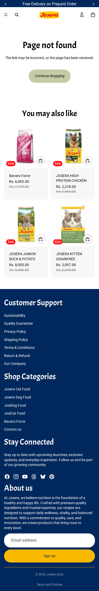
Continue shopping (49, 76)
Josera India (54, 574)
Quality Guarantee (18, 323)
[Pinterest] (52, 477)
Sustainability (14, 315)
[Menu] (6, 15)
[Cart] (92, 14)
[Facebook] (7, 477)
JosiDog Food (15, 405)
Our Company (15, 364)
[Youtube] (25, 477)
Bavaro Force (14, 421)
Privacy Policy (15, 331)
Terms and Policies (49, 584)
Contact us (12, 430)
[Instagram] (16, 477)
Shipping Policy (16, 340)
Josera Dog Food (17, 397)
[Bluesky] (43, 477)
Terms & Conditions (19, 348)
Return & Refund (17, 356)
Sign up (49, 556)
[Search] (16, 14)
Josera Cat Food (17, 389)
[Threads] (34, 477)
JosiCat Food (14, 413)
